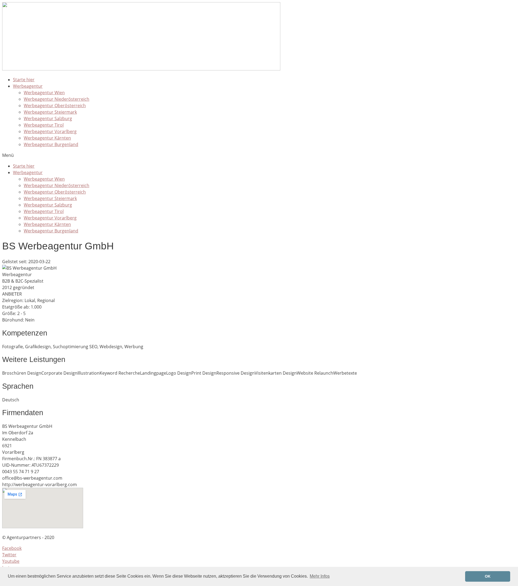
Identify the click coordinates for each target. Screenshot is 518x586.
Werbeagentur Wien (44, 93)
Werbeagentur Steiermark (50, 112)
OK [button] (487, 576)
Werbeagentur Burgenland (51, 144)
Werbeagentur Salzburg (48, 118)
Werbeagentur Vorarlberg (50, 131)
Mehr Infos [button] (320, 576)
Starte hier (24, 80)
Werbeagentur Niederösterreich (56, 99)
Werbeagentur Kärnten (47, 138)
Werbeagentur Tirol (44, 125)
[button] (259, 155)
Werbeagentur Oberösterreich (55, 106)
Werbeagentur (28, 86)
